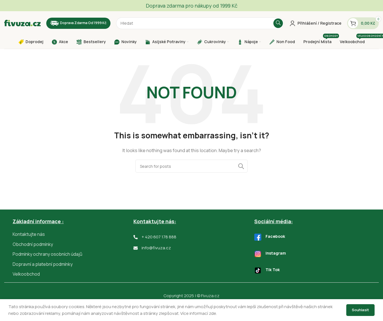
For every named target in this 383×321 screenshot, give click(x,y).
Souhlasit (360, 309)
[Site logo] (22, 23)
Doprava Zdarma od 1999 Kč (83, 22)
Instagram (276, 253)
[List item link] (73, 234)
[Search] (278, 23)
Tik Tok (273, 269)
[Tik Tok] (257, 270)
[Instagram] (257, 253)
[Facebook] (257, 237)
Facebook (275, 236)
